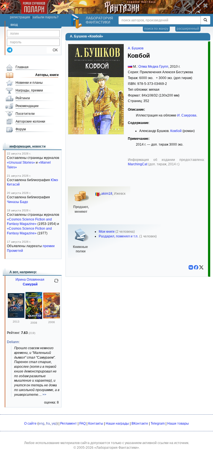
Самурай (30, 284)
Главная (22, 67)
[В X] (201, 267)
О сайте (30, 423)
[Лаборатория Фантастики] (77, 21)
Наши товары (178, 423)
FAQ (82, 423)
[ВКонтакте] (191, 267)
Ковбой (176, 131)
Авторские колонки (30, 121)
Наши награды (117, 423)
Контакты (95, 423)
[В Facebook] (196, 267)
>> (44, 395)
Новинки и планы (29, 83)
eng (41, 423)
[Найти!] (205, 20)
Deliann (13, 342)
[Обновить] (56, 283)
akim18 (106, 194)
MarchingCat (137, 164)
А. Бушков (135, 48)
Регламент (68, 423)
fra (48, 423)
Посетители (25, 114)
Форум (21, 129)
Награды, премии (29, 90)
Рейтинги (23, 98)
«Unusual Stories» (21, 162)
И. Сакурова (186, 115)
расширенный (188, 29)
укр (54, 423)
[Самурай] (16, 317)
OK (53, 50)
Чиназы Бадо (17, 202)
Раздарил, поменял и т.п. (118, 236)
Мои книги (107, 232)
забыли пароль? (45, 17)
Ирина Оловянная (30, 280)
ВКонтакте (139, 423)
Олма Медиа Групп (153, 67)
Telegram (158, 423)
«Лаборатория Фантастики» (116, 448)
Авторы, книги (47, 75)
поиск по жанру (156, 29)
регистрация (20, 17)
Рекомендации (27, 106)
